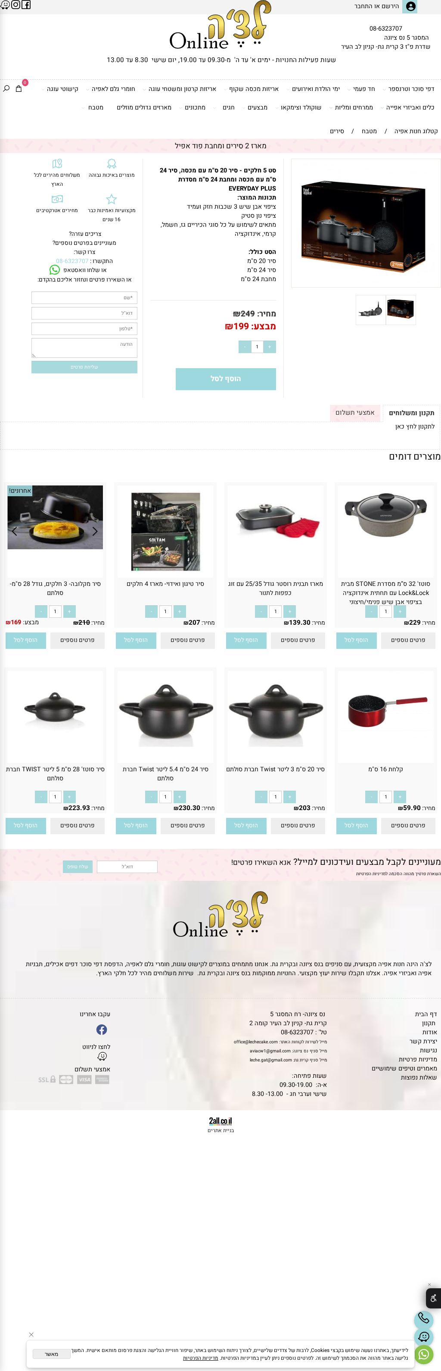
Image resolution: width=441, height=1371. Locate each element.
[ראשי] (220, 24)
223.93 (79, 808)
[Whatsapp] (424, 1354)
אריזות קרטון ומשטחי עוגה (182, 89)
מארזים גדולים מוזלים (144, 107)
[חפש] (6, 89)
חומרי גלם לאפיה (113, 89)
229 (415, 622)
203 (305, 808)
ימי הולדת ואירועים (316, 89)
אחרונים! (20, 490)
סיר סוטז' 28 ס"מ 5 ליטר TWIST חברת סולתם (55, 774)
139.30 (300, 622)
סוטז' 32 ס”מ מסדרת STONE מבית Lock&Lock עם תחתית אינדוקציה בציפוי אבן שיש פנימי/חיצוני (385, 593)
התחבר (363, 6)
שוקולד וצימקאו (301, 107)
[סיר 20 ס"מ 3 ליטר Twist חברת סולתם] (275, 744)
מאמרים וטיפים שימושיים (404, 1068)
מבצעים (257, 107)
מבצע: (262, 326)
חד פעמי (364, 89)
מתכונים (195, 107)
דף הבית (426, 1014)
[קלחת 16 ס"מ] (386, 744)
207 (194, 622)
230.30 (189, 808)
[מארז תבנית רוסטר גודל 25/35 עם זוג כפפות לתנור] (275, 547)
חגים (229, 107)
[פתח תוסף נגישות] (433, 1298)
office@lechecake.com (256, 1042)
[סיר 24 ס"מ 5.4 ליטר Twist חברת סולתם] (165, 744)
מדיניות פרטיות (418, 1059)
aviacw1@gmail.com (270, 1051)
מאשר (51, 1354)
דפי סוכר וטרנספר (411, 89)
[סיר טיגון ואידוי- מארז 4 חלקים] (165, 575)
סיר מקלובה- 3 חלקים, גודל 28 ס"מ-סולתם (55, 588)
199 (241, 326)
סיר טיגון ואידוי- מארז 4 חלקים (165, 583)
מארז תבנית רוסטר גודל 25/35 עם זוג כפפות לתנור (275, 588)
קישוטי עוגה (62, 89)
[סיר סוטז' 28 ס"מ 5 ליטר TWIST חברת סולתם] (55, 733)
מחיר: (265, 314)
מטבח (95, 107)
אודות (429, 1032)
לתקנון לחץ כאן (415, 426)
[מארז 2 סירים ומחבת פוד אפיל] (401, 323)
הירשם (390, 6)
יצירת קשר (423, 1041)
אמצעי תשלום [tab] (355, 412)
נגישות (428, 1050)
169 (16, 622)
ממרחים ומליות (354, 107)
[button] (356, 640)
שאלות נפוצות (419, 1077)
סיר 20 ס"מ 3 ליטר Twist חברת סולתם (275, 769)
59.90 (412, 808)
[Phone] (424, 1320)
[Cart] (19, 89)
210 (84, 622)
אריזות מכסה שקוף (254, 89)
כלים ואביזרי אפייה (410, 107)
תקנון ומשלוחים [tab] (412, 413)
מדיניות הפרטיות (370, 873)
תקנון (428, 1023)
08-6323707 (386, 28)
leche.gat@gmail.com (271, 1060)
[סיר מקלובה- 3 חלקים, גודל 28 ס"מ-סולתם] (55, 547)
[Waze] (424, 1337)
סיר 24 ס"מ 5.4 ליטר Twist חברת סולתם (165, 774)
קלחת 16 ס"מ (385, 769)
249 (248, 314)
